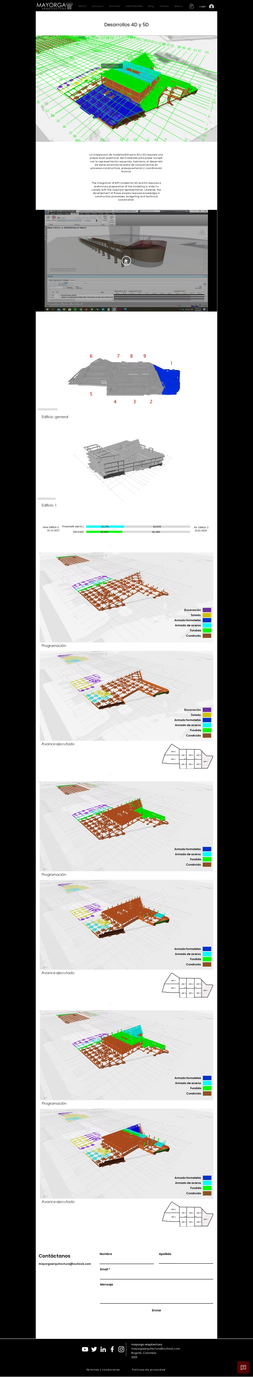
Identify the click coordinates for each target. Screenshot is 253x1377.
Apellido (165, 1254)
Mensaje (106, 1284)
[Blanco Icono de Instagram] (121, 1349)
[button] (191, 6)
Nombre (106, 1254)
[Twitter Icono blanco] (94, 1349)
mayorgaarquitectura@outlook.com (65, 1264)
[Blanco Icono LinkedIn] (103, 1349)
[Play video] (126, 260)
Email (104, 1269)
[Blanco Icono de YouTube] (85, 1349)
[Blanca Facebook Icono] (112, 1349)
